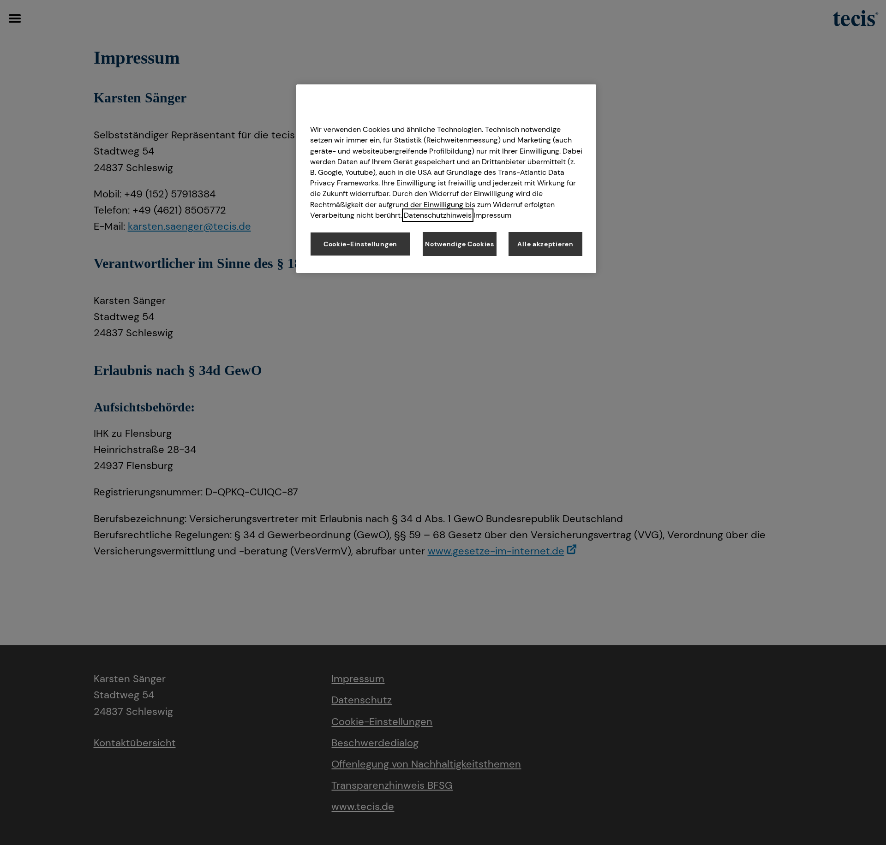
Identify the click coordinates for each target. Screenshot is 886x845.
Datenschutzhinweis (438, 215)
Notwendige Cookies (459, 244)
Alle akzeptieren (545, 244)
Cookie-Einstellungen (360, 244)
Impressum (492, 215)
